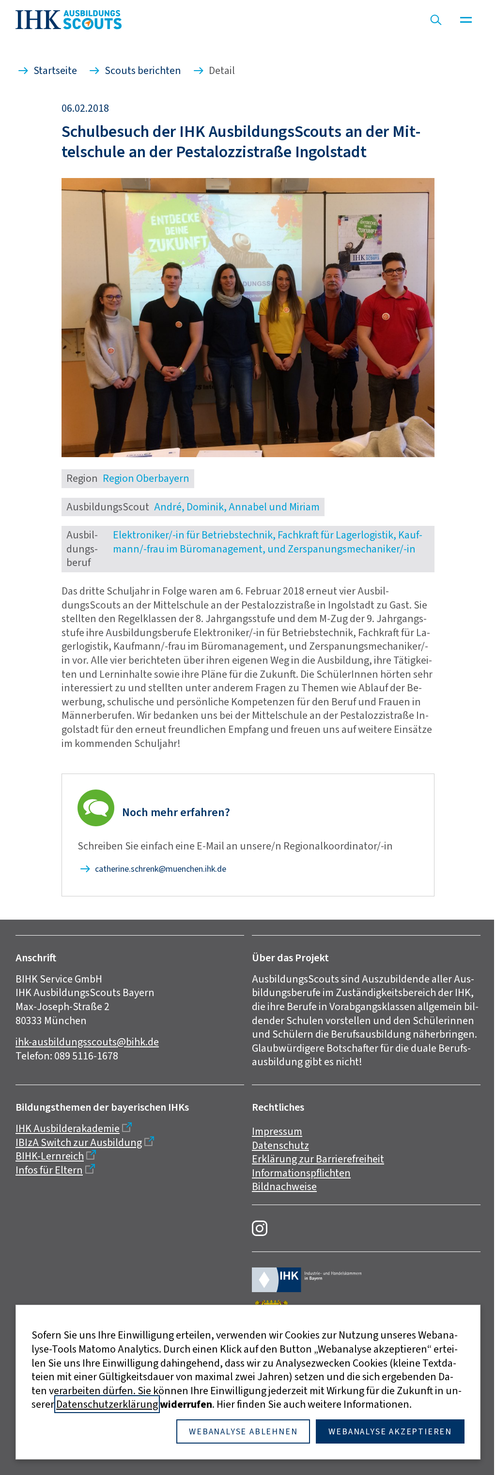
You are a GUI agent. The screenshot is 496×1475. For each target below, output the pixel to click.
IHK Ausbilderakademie (68, 1128)
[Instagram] (259, 1228)
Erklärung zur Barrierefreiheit (318, 1159)
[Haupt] (465, 20)
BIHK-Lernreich (50, 1156)
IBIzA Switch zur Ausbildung (79, 1142)
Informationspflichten (301, 1173)
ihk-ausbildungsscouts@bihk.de (87, 1042)
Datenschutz (280, 1145)
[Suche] (436, 20)
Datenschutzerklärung (107, 1404)
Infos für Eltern (49, 1170)
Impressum (277, 1131)
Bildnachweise (284, 1186)
